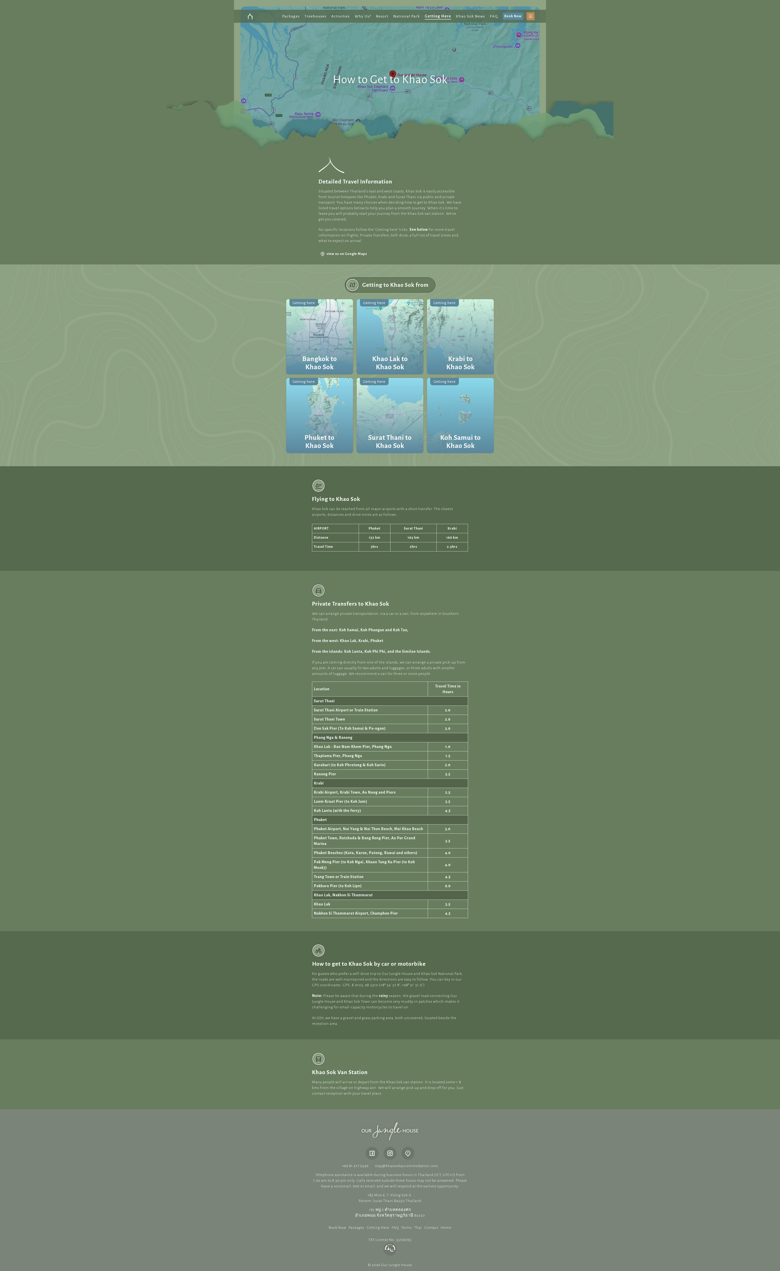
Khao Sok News (470, 16)
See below (419, 230)
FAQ (494, 16)
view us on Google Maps (347, 254)
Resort (382, 16)
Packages (291, 16)
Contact (431, 1228)
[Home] (390, 1131)
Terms (406, 1228)
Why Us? (363, 16)
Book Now (513, 16)
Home (446, 1228)
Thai (418, 1228)
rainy (383, 996)
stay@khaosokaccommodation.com (406, 1166)
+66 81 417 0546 (355, 1166)
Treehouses (315, 16)
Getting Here (438, 16)
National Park (406, 16)
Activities (340, 16)
